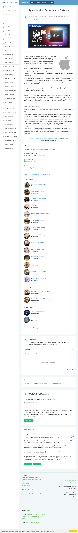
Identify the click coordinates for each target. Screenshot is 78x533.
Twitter (43, 514)
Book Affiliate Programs (37, 242)
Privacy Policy (72, 482)
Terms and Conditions (70, 480)
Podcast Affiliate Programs (38, 264)
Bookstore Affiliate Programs (38, 271)
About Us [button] (27, 464)
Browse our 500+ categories (32, 328)
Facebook (38, 514)
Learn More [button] (28, 420)
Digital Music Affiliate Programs (39, 235)
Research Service (26, 485)
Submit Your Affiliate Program (30, 477)
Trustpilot (28, 510)
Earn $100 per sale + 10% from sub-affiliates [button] (42, 2)
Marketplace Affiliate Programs (39, 184)
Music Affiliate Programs (37, 206)
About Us (30, 489)
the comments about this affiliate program (43, 138)
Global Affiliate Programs (37, 311)
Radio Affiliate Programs (37, 256)
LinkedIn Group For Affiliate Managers (31, 479)
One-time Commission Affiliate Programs (42, 298)
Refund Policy (72, 478)
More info (52, 531)
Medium (34, 516)
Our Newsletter (31, 514)
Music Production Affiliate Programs (40, 213)
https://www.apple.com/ (30, 161)
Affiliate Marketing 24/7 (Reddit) (34, 522)
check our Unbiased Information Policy (45, 149)
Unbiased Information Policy (33, 446)
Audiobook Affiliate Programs (39, 278)
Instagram (40, 516)
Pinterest (24, 518)
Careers (31, 498)
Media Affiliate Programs (37, 191)
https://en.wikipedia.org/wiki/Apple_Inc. (34, 168)
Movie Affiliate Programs (37, 220)
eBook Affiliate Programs (37, 249)
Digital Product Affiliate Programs (40, 319)
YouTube (29, 516)
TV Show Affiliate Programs (38, 227)
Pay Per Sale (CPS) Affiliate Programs (40, 291)
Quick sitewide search (31, 330)
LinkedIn (24, 516)
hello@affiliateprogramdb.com (36, 493)
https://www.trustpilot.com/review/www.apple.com (37, 174)
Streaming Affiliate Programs (38, 198)
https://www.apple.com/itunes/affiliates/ (34, 155)
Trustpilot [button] (37, 464)
